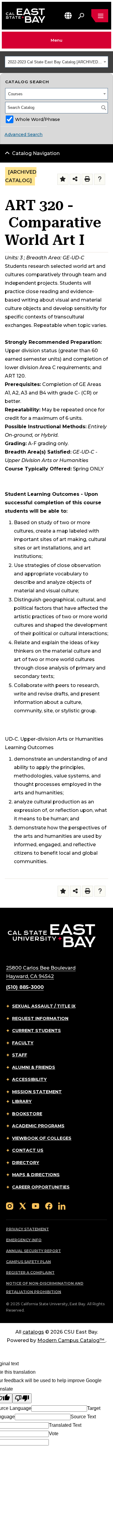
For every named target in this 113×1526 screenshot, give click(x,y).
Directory (25, 1162)
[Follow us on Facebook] (48, 1205)
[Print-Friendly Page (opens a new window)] (87, 179)
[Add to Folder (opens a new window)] (62, 179)
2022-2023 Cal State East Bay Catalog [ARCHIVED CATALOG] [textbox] (55, 62)
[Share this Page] (75, 179)
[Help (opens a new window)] (99, 179)
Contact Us (27, 1150)
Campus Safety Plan (28, 1261)
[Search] (103, 107)
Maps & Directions (36, 1174)
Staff (19, 1055)
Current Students (36, 1030)
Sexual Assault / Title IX (44, 1006)
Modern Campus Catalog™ (70, 1340)
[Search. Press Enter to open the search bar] (81, 15)
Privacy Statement (27, 1229)
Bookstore (27, 1113)
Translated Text (65, 1425)
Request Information (40, 1018)
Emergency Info (24, 1240)
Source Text (83, 1416)
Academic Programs (38, 1126)
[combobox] (56, 62)
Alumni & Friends (33, 1067)
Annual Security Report (33, 1251)
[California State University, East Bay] (51, 936)
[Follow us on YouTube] (35, 1205)
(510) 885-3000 (25, 987)
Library (22, 1101)
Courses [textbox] (15, 94)
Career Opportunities (41, 1187)
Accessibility (29, 1079)
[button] (68, 16)
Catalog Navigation (36, 153)
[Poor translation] (22, 1398)
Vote (53, 1433)
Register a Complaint (30, 1272)
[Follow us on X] (22, 1205)
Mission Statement (37, 1091)
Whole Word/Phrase (37, 119)
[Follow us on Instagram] (9, 1205)
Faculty (22, 1043)
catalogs (33, 1332)
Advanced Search (23, 134)
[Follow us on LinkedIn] (61, 1205)
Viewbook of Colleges (41, 1138)
